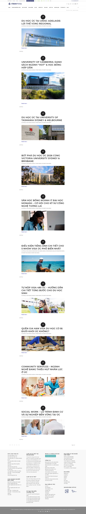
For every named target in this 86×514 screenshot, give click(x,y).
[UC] (43, 85)
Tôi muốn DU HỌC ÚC (12, 456)
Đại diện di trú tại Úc (49, 497)
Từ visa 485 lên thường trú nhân (33, 499)
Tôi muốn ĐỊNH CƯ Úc (12, 455)
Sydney (65, 476)
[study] (43, 220)
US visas (66, 483)
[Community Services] (43, 386)
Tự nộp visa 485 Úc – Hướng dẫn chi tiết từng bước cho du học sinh (42, 290)
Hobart (65, 477)
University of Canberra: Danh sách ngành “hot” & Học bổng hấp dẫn (41, 65)
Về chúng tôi (47, 487)
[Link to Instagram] (70, 4)
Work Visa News (35, 252)
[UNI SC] (43, 37)
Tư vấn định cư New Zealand (70, 467)
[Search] (77, 7)
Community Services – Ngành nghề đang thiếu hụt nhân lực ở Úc (42, 369)
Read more (24, 48)
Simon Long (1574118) (68, 456)
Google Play (47, 490)
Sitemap (47, 498)
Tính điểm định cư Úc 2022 (50, 463)
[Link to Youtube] (76, 4)
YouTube (47, 493)
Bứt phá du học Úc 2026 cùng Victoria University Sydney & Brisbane (40, 158)
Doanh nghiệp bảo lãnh (12, 483)
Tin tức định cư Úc (49, 488)
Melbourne (66, 473)
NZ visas (66, 480)
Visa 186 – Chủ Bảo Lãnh (13, 490)
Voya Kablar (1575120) (68, 458)
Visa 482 (9, 494)
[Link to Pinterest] (77, 4)
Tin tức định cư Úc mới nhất (51, 471)
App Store (47, 491)
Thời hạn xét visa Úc (49, 470)
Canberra (66, 474)
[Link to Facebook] (67, 4)
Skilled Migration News (58, 251)
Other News (38, 26)
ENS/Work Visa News (37, 251)
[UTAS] (43, 132)
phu (22, 51)
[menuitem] (9, 7)
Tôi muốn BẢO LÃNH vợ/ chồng (14, 470)
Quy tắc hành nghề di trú (50, 494)
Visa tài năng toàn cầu (12, 475)
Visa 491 (9, 473)
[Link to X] (72, 4)
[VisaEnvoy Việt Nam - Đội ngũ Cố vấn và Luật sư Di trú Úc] (17, 4)
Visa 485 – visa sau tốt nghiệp (14, 472)
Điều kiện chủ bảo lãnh (50, 467)
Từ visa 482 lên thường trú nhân (33, 496)
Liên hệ (46, 486)
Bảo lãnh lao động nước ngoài (14, 482)
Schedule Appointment (50, 455)
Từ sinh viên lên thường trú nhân (33, 498)
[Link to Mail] (74, 4)
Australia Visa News (26, 26)
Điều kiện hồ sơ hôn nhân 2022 (51, 462)
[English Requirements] (43, 263)
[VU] (43, 175)
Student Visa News (46, 26)
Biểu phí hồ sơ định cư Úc (50, 469)
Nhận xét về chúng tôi (49, 495)
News (33, 26)
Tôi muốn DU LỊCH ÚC (12, 466)
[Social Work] (43, 427)
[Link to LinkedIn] (69, 4)
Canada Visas (67, 482)
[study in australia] (43, 343)
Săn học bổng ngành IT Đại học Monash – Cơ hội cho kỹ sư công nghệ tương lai (42, 203)
